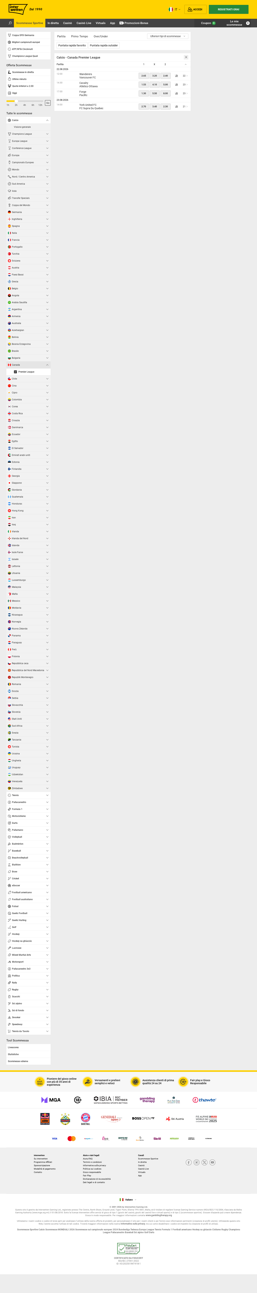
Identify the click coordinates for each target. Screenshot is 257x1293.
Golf (146, 1232)
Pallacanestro (118, 1232)
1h (8, 105)
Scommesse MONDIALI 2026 (60, 1229)
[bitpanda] (123, 1139)
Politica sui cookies (92, 1169)
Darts (151, 1232)
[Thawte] (204, 1100)
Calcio (42, 1229)
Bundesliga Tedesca (129, 1229)
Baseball (129, 1232)
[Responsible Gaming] (78, 1100)
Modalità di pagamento (45, 1169)
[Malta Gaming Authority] (51, 1100)
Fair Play (87, 1175)
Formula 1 (167, 1229)
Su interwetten (41, 1159)
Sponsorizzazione (42, 1165)
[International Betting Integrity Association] (110, 1100)
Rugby (225, 1229)
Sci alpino (139, 1232)
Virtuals (141, 1172)
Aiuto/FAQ (88, 1159)
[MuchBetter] (140, 1139)
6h (33, 105)
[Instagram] (197, 1162)
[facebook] (189, 1162)
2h (16, 105)
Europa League (147, 1229)
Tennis (158, 1229)
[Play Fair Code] (173, 1100)
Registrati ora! (228, 9)
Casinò (141, 1165)
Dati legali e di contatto (94, 1182)
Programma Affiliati (43, 1162)
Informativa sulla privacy (94, 1165)
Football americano (182, 1229)
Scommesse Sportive (148, 1159)
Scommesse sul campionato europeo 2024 (97, 1229)
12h (40, 105)
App (140, 1175)
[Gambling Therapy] (147, 1100)
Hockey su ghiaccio (202, 1229)
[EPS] (106, 1139)
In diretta (142, 1162)
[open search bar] (10, 23)
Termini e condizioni (92, 1162)
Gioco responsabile (92, 1172)
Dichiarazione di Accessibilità (97, 1179)
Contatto (38, 1172)
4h (24, 105)
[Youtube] (212, 1162)
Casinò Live (143, 1169)
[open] (128, 1255)
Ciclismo (216, 1229)
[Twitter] (204, 1162)
